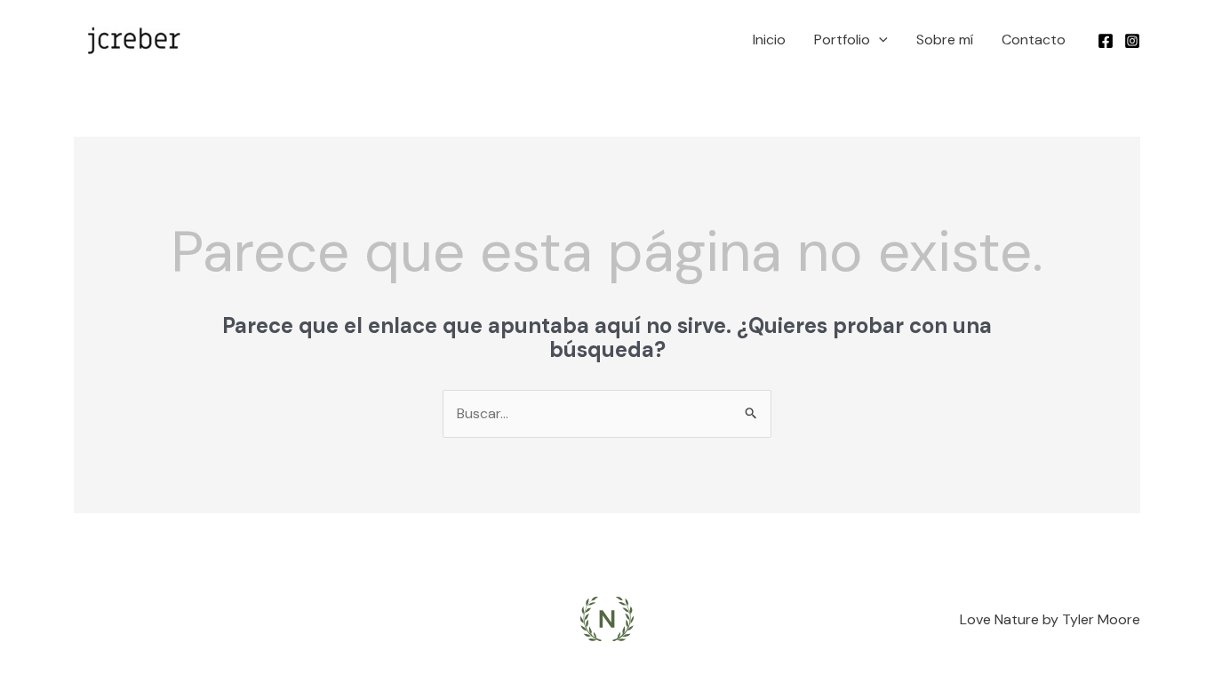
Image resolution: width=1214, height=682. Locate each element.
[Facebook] (1106, 41)
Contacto (1034, 39)
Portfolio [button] (842, 39)
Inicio (769, 39)
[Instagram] (1132, 41)
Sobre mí (944, 39)
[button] (879, 40)
